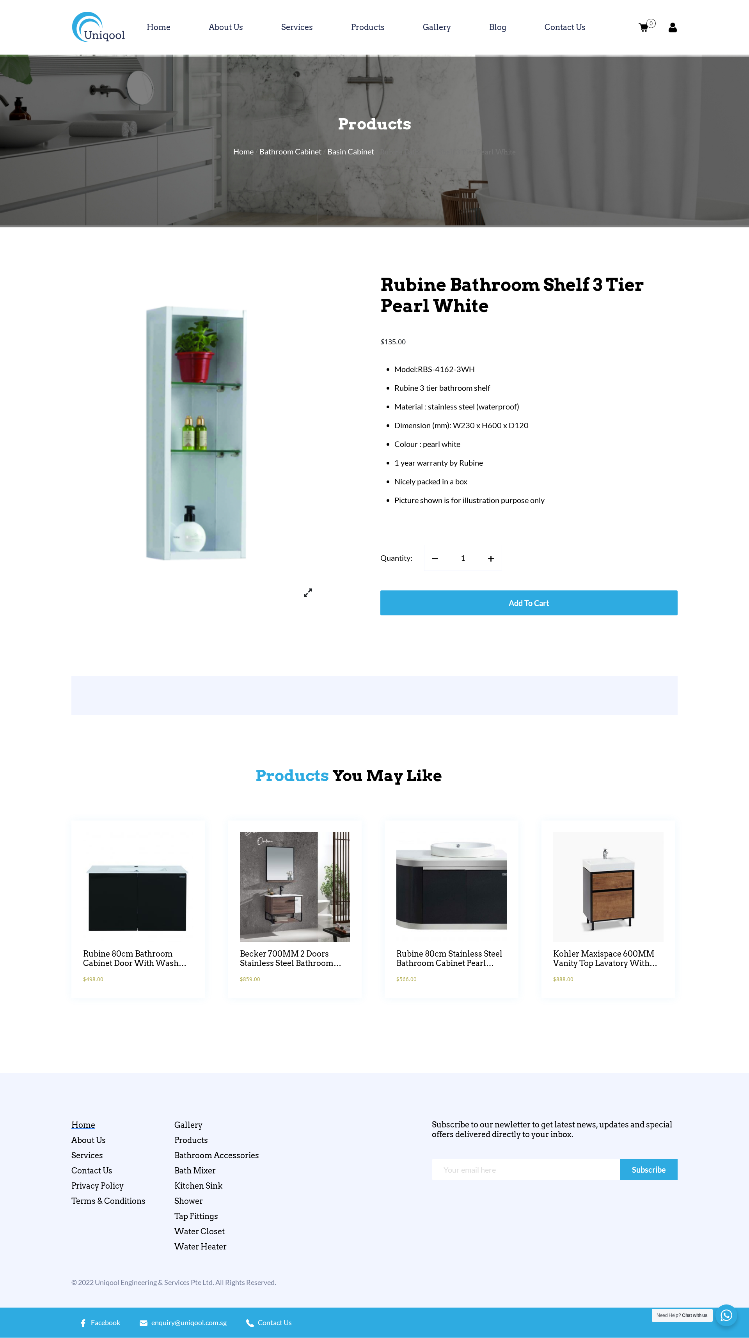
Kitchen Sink (198, 1186)
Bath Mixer (195, 1170)
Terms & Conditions (108, 1201)
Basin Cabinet (350, 151)
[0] (643, 27)
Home (158, 27)
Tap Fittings (196, 1216)
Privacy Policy (97, 1186)
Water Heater (200, 1246)
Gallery (437, 27)
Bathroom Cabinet (290, 151)
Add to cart (529, 603)
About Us (226, 27)
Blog (497, 27)
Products (368, 27)
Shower (188, 1201)
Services (297, 27)
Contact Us (565, 27)
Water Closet (199, 1231)
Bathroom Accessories (216, 1155)
